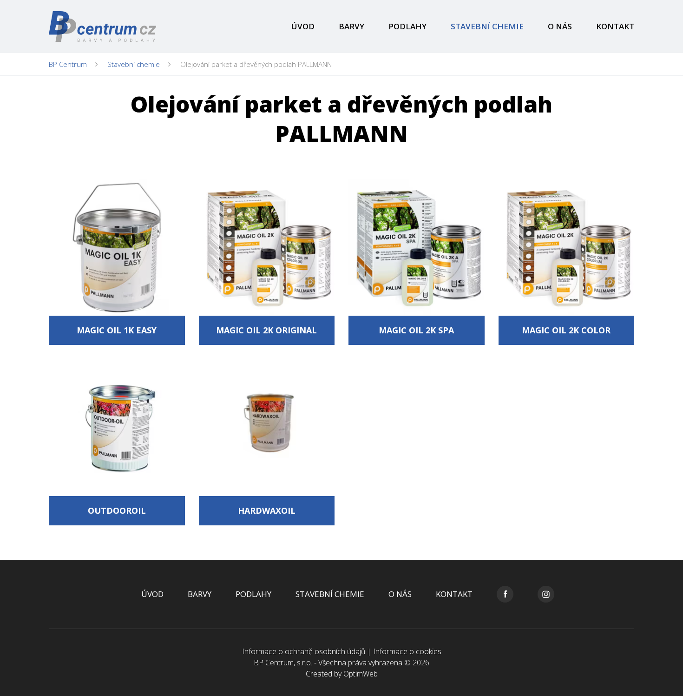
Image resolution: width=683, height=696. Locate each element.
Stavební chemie (487, 26)
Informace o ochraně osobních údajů (303, 651)
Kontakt (615, 26)
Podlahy (407, 26)
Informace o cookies (407, 651)
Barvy (351, 26)
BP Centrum (68, 64)
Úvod (303, 26)
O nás (560, 26)
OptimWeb (360, 674)
